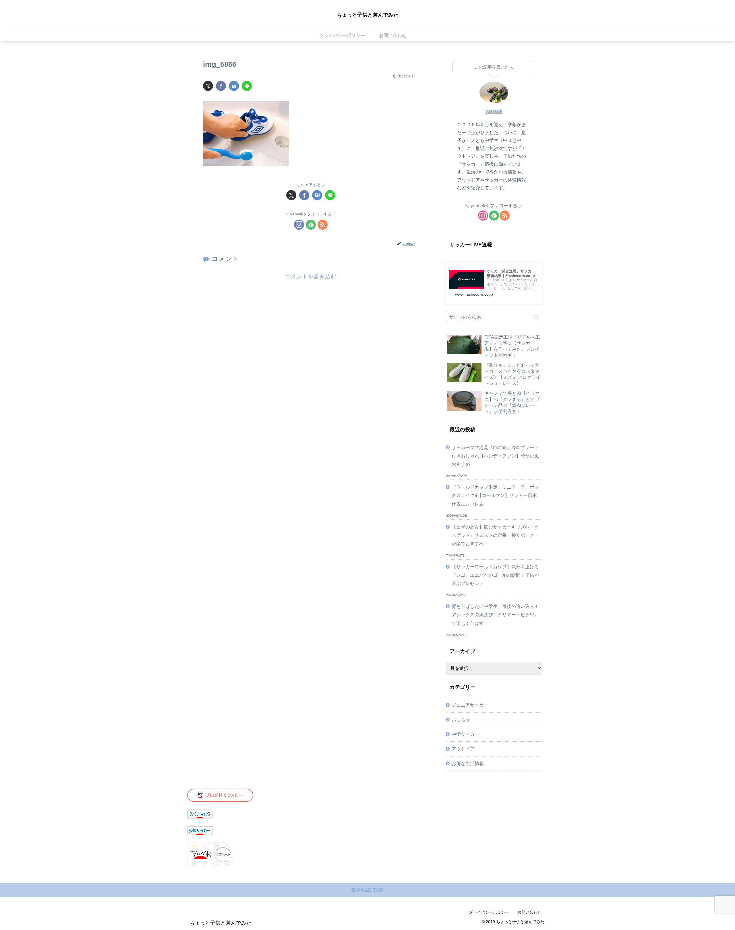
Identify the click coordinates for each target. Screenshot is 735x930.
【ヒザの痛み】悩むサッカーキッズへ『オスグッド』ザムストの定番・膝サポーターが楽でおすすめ (495, 535)
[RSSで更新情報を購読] (323, 225)
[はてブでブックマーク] (234, 86)
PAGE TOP (370, 890)
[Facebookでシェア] (221, 86)
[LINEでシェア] (247, 86)
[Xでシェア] (208, 86)
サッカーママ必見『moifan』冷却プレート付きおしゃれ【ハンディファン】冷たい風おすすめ (495, 456)
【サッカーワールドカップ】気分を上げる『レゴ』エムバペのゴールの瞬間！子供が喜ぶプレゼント (495, 575)
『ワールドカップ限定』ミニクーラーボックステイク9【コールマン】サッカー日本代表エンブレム (495, 495)
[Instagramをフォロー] (299, 225)
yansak (494, 111)
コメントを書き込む (310, 276)
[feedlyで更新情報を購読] (311, 225)
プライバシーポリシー (489, 912)
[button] (536, 317)
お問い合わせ (529, 912)
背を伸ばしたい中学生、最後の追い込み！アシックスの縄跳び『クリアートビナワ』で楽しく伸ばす (495, 614)
